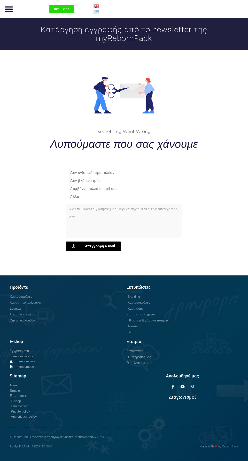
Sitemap (18, 375)
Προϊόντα (19, 287)
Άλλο (74, 197)
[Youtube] (182, 386)
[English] (96, 5)
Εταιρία (133, 341)
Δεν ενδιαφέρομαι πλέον (92, 173)
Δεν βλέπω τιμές (85, 181)
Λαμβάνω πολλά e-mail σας (93, 189)
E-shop (16, 341)
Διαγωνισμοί (182, 397)
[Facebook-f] (172, 386)
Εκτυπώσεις (138, 287)
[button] (9, 9)
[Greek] (96, 11)
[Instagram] (192, 386)
